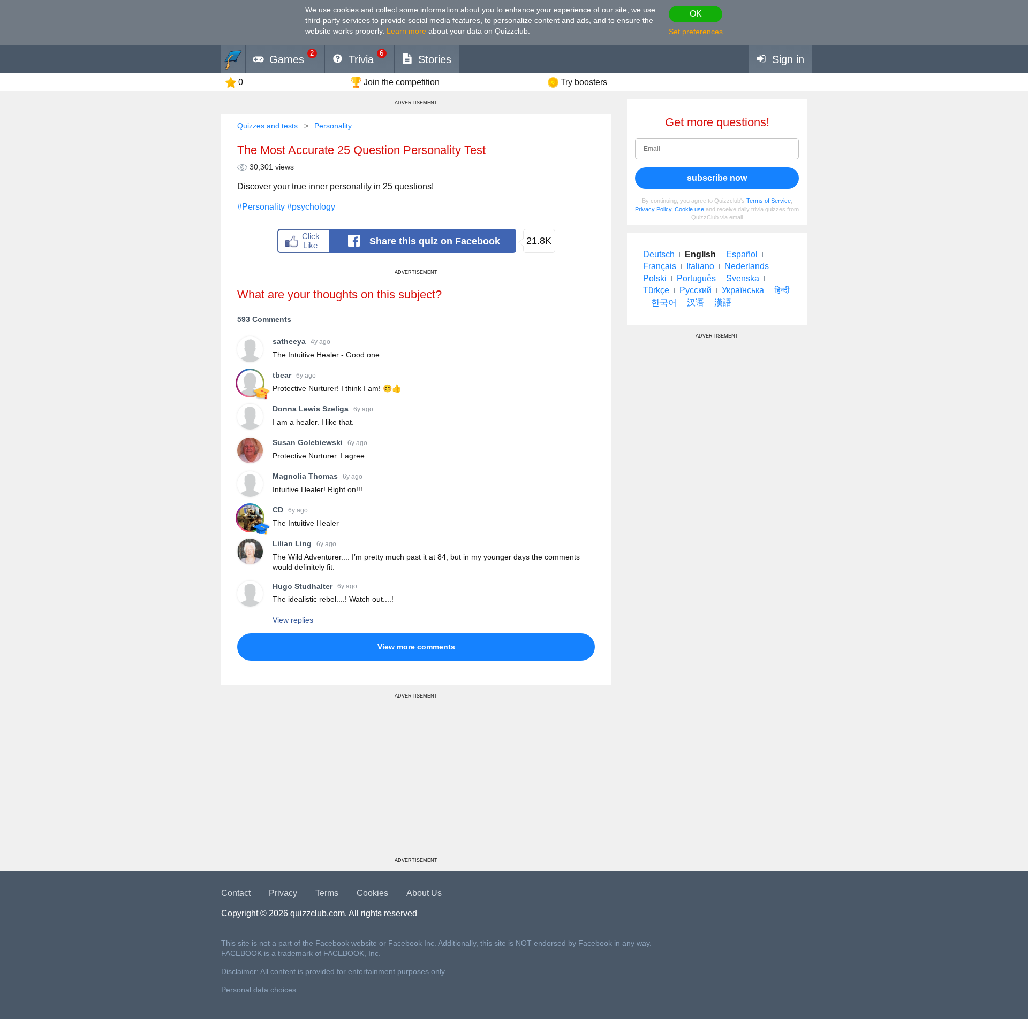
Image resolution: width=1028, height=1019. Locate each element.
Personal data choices (258, 990)
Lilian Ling (292, 543)
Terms (326, 893)
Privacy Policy (653, 209)
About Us (424, 893)
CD (278, 509)
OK (696, 13)
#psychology (311, 206)
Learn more (406, 31)
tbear (282, 375)
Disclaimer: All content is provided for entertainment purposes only (333, 972)
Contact (236, 893)
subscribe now (717, 177)
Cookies (372, 893)
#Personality (261, 206)
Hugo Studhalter (302, 586)
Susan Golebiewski (308, 442)
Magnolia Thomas (305, 476)
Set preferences (696, 31)
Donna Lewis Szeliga (311, 408)
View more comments (416, 646)
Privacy (283, 893)
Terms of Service (768, 200)
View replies (293, 620)
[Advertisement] (416, 782)
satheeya (289, 341)
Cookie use (689, 209)
